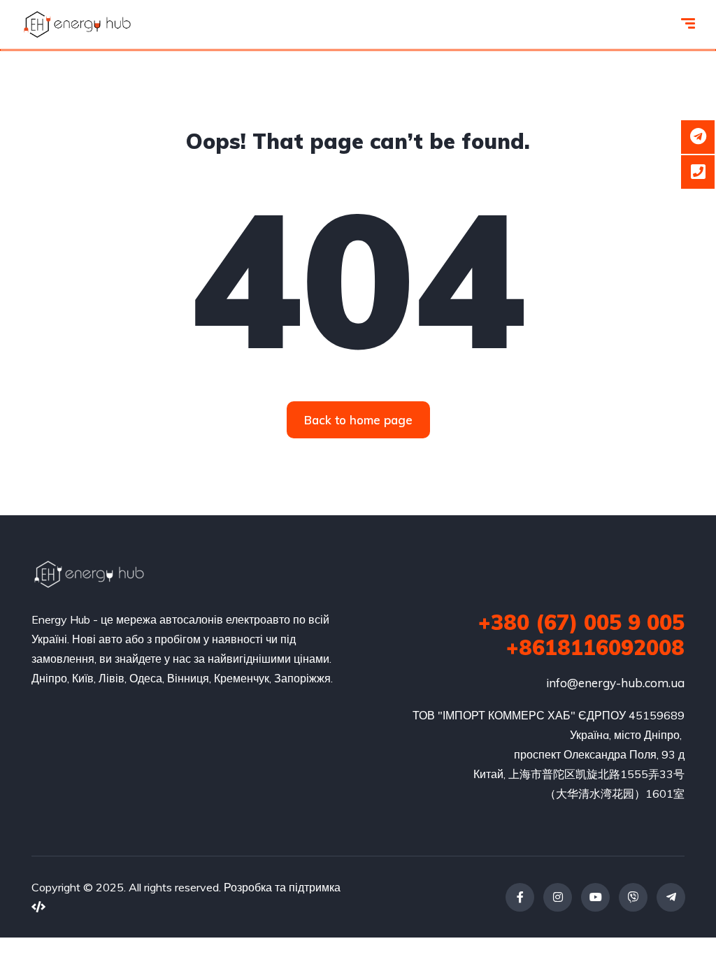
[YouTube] (595, 897)
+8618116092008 (595, 647)
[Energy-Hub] (77, 24)
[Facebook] (520, 897)
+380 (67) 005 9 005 (581, 622)
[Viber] (633, 897)
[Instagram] (557, 897)
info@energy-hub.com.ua (615, 682)
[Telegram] (671, 897)
